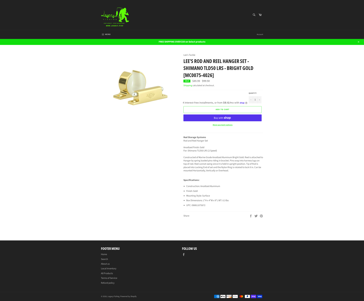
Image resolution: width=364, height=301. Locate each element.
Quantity (253, 93)
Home (104, 254)
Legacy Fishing (113, 296)
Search (104, 259)
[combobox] (254, 15)
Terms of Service (109, 278)
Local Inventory (108, 268)
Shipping (187, 85)
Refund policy (107, 283)
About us (105, 264)
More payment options (222, 125)
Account (260, 34)
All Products (107, 273)
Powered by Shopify (128, 296)
